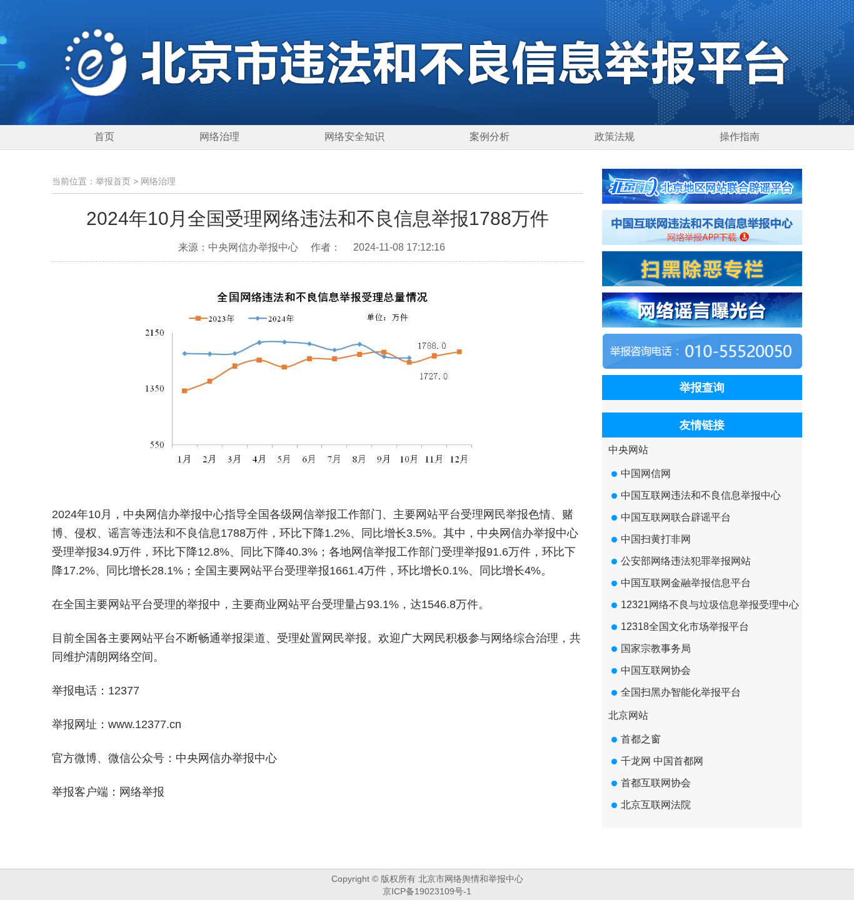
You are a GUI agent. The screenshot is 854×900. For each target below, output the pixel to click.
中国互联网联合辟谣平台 (676, 517)
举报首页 (113, 181)
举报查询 (702, 387)
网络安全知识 (354, 136)
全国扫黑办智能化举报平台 (681, 692)
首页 (104, 136)
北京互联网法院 (656, 804)
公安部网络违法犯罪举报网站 (686, 561)
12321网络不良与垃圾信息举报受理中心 (710, 604)
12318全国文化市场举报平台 (685, 626)
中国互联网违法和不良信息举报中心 (701, 495)
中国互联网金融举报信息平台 (686, 583)
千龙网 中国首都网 (662, 761)
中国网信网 (646, 473)
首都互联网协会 (656, 783)
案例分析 (490, 136)
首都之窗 (641, 739)
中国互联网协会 (656, 670)
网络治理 (219, 136)
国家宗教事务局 (656, 648)
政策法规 (615, 136)
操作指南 (740, 136)
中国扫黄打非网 (656, 539)
